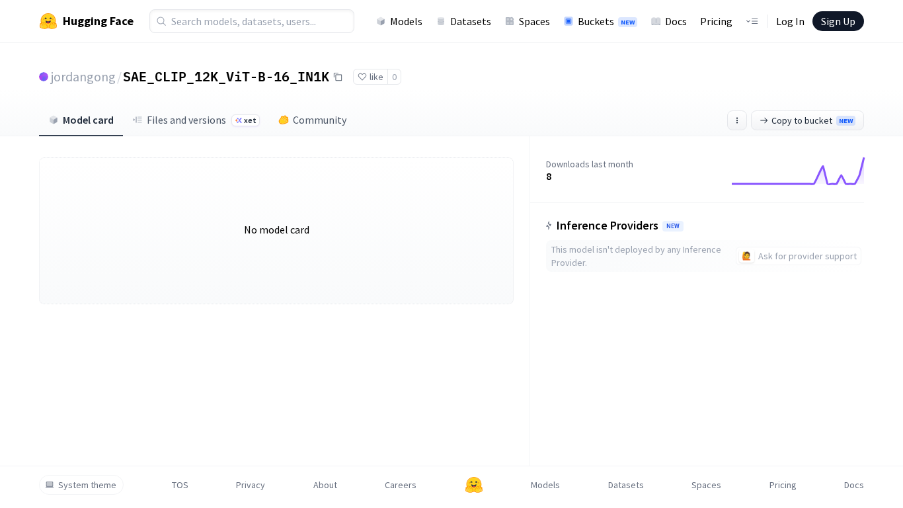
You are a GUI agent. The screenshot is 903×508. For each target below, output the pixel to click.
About (325, 485)
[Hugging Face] (474, 485)
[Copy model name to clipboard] (337, 76)
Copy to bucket (812, 120)
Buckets (606, 21)
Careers (400, 485)
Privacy (250, 485)
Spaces (534, 21)
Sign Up (838, 21)
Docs (676, 21)
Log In (790, 21)
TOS (180, 485)
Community (319, 119)
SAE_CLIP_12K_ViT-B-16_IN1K (226, 76)
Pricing (716, 21)
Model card (88, 119)
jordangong (83, 76)
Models (406, 21)
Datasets (470, 21)
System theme (87, 485)
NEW (673, 226)
